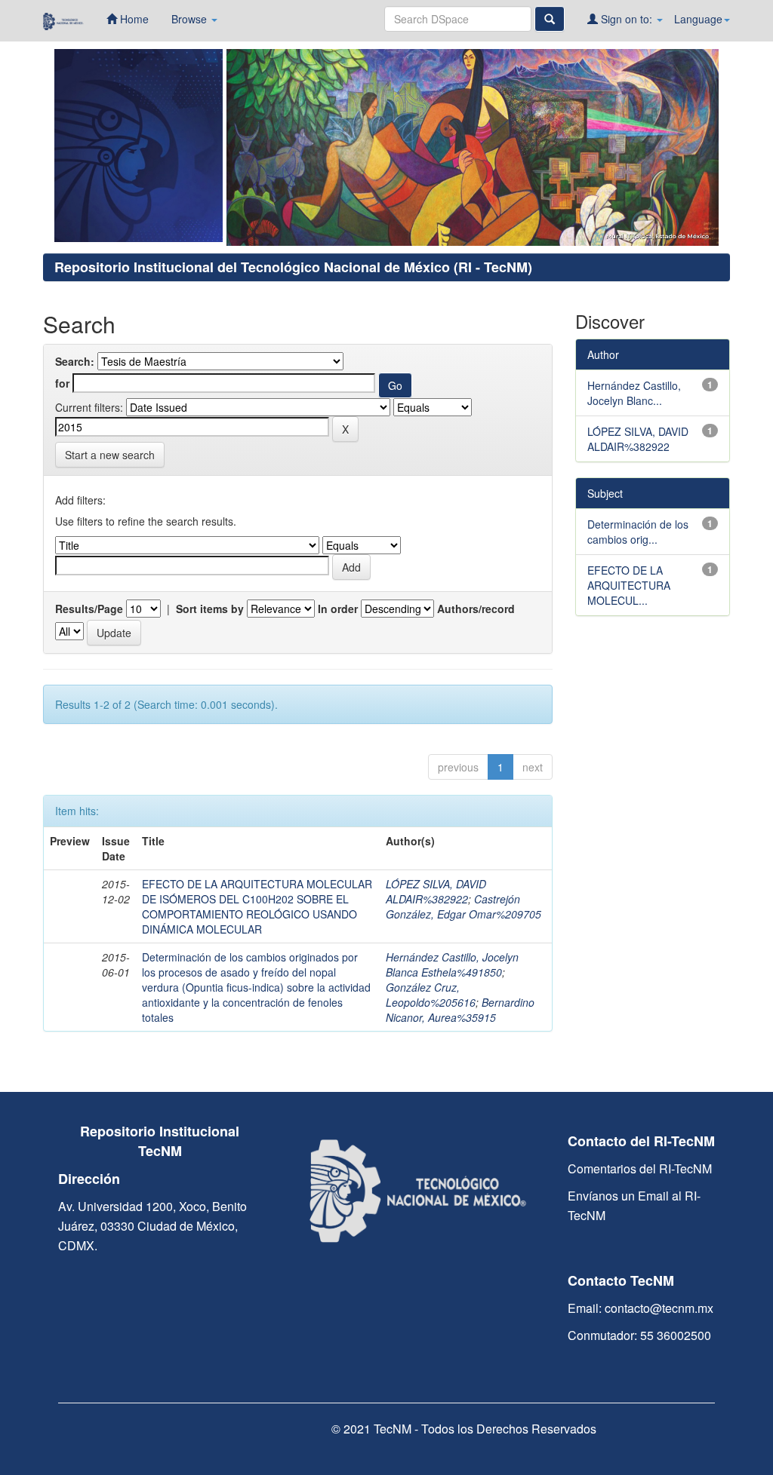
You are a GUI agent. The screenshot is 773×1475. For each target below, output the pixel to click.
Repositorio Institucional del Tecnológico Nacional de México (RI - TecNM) (293, 267)
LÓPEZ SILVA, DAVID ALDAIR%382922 (436, 891)
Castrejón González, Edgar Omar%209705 (463, 906)
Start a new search (110, 454)
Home (133, 18)
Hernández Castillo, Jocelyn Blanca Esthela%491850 (452, 964)
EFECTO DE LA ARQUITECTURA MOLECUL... (628, 585)
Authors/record (476, 608)
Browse (190, 18)
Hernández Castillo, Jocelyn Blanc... (634, 393)
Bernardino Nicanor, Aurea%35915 (460, 1010)
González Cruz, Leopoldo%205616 (431, 995)
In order (338, 608)
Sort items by (210, 608)
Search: (74, 361)
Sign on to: (626, 18)
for (62, 383)
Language (698, 18)
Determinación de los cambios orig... (637, 532)
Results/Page (89, 608)
